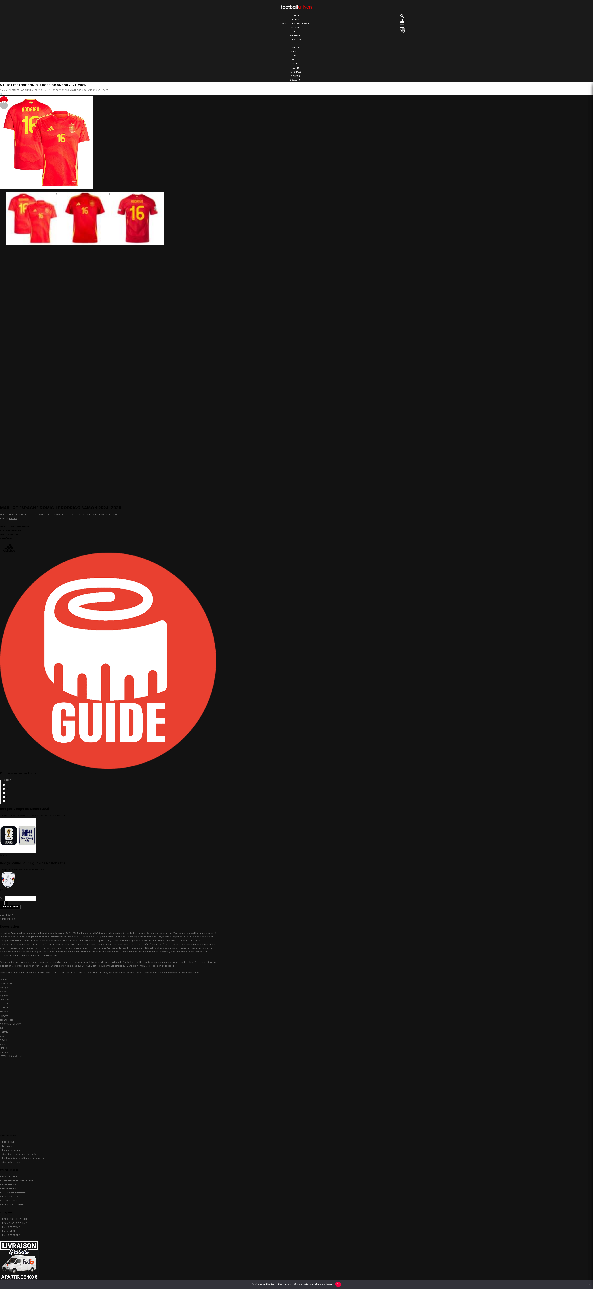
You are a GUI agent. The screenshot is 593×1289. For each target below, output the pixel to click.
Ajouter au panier (10, 906)
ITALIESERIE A (295, 46)
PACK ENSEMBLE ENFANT (15, 1223)
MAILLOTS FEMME (11, 1227)
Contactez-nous (11, 1162)
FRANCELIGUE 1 (295, 17)
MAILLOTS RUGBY (11, 1235)
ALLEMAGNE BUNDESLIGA (15, 1192)
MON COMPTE (9, 1142)
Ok (338, 1284)
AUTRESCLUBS (295, 62)
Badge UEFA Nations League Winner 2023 (22, 869)
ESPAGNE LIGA (9, 1184)
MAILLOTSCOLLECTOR (295, 78)
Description (8, 918)
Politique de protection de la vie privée (23, 1158)
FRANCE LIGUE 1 (10, 1176)
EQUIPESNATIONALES (295, 70)
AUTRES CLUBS (10, 1200)
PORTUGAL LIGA (10, 1196)
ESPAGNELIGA (295, 29)
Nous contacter (190, 972)
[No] (589, 1284)
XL (6, 796)
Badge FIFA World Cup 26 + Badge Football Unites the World (33, 815)
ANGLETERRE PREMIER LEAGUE (295, 23)
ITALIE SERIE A (9, 1188)
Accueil (4, 90)
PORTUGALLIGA (296, 54)
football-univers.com (147, 962)
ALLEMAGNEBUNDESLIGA (295, 37)
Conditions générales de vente (19, 1154)
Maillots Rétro (9, 1231)
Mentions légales (11, 1150)
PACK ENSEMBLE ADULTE (14, 1219)
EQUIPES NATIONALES (21, 90)
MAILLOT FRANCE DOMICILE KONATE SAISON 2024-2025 (29, 514)
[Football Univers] (296, 6)
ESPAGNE (40, 90)
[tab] (109, 919)
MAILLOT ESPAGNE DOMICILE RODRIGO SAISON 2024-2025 (76, 972)
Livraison (7, 1146)
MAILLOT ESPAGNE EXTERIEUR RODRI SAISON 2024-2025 (87, 514)
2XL (7, 800)
